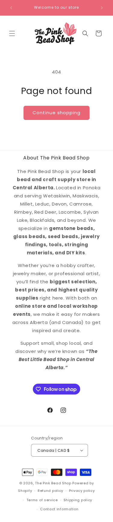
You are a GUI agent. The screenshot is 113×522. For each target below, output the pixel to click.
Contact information (59, 509)
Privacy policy (82, 490)
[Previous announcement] (11, 7)
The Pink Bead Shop (53, 483)
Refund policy (50, 490)
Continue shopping (56, 112)
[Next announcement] (101, 7)
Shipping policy (78, 500)
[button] (12, 33)
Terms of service (42, 500)
